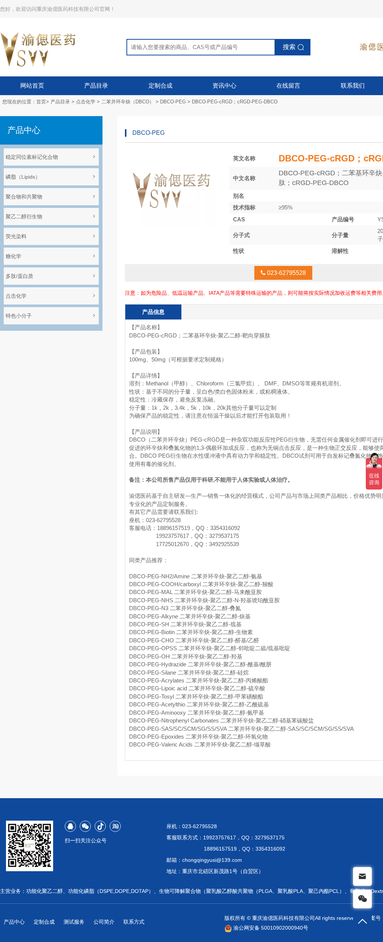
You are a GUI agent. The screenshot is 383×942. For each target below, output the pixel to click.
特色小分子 (19, 316)
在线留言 (288, 85)
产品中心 (14, 922)
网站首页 (32, 85)
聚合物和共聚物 (24, 197)
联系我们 (353, 85)
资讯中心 (224, 85)
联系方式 (133, 922)
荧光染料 (16, 236)
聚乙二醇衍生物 (24, 216)
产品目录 (96, 85)
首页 (41, 102)
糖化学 (13, 256)
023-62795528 (286, 273)
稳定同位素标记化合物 (32, 157)
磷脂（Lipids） (23, 177)
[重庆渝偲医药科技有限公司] (39, 47)
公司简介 (104, 922)
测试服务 (74, 922)
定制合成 (160, 85)
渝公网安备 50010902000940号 (270, 928)
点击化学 (85, 102)
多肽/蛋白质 (19, 276)
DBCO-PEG (173, 102)
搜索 (289, 47)
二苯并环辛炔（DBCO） (127, 102)
